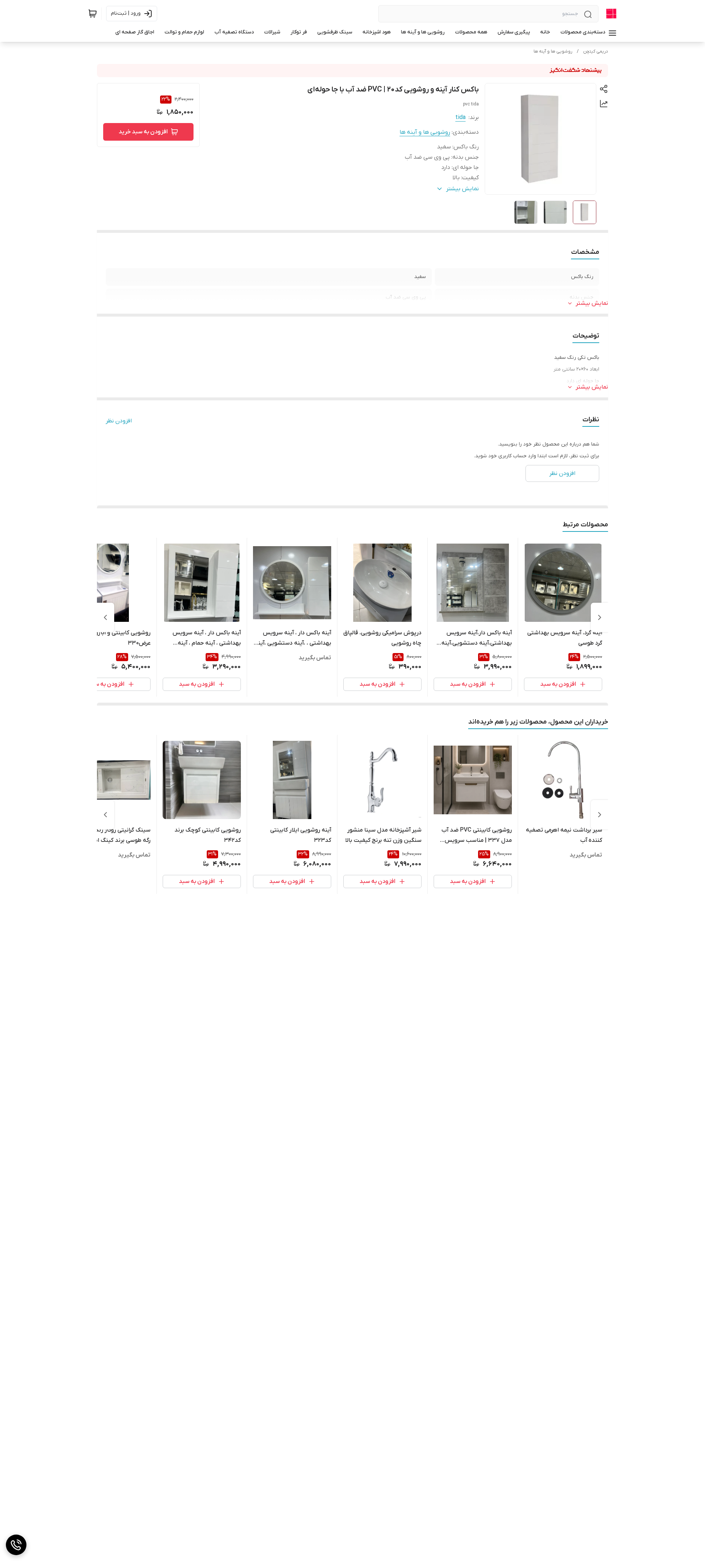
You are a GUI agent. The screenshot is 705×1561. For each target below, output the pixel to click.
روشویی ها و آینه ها (553, 51)
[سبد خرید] (92, 13)
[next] (105, 617)
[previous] (599, 617)
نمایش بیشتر (592, 303)
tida (460, 117)
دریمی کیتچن (595, 51)
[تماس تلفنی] (16, 1545)
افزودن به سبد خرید (143, 132)
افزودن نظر (119, 421)
